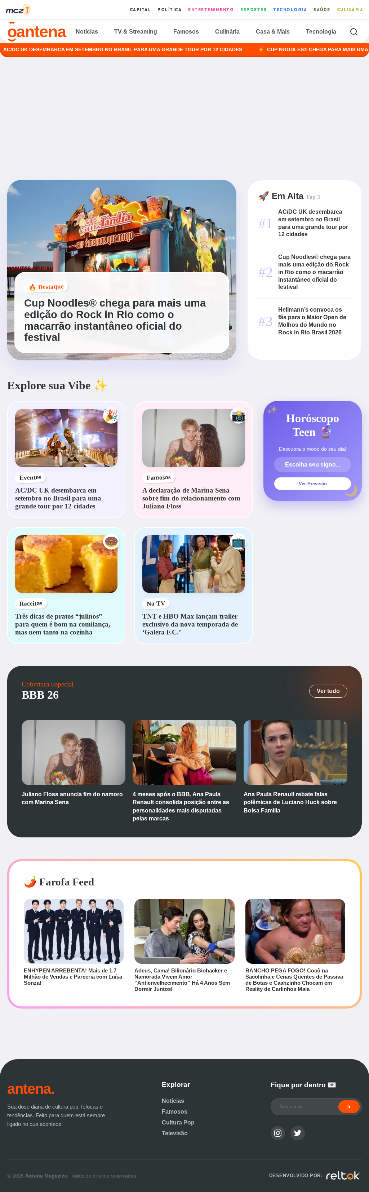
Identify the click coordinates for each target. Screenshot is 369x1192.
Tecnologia (290, 9)
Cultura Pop (178, 1122)
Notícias (87, 32)
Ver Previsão (313, 483)
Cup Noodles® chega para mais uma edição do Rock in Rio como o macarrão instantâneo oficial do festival (314, 272)
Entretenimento (211, 9)
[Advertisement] (184, 118)
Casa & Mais (273, 32)
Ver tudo (328, 691)
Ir (349, 1106)
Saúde (322, 9)
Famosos (186, 32)
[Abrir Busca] (354, 31)
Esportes (253, 9)
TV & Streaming (135, 32)
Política (169, 9)
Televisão (175, 1133)
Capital (140, 9)
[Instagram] (278, 1133)
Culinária (350, 9)
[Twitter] (297, 1133)
